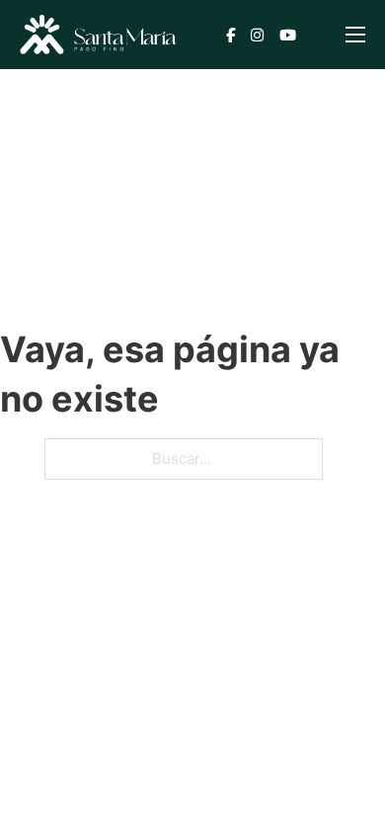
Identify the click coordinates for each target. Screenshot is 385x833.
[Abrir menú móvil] (355, 34)
